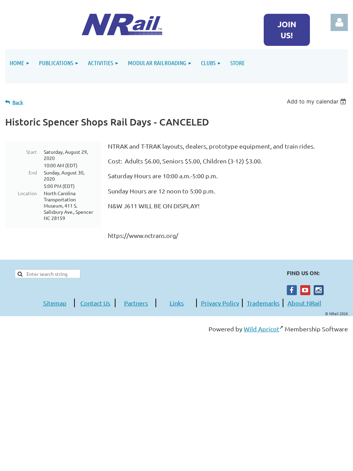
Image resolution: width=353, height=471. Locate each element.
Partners (136, 303)
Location (27, 193)
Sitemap (55, 303)
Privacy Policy (220, 303)
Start (31, 152)
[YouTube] (305, 290)
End (33, 172)
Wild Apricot (261, 328)
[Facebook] (292, 290)
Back (17, 102)
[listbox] (317, 101)
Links (177, 303)
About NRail (304, 303)
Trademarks (263, 303)
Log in (339, 22)
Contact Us (95, 303)
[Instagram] (319, 290)
